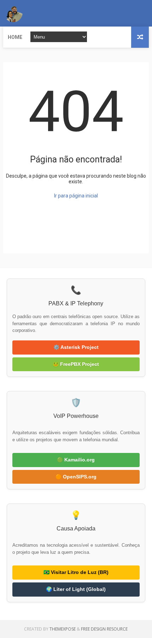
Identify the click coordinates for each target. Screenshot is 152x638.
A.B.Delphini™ (28, 239)
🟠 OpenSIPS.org (76, 476)
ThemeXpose (62, 629)
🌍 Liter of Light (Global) (76, 589)
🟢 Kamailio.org (76, 459)
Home (15, 37)
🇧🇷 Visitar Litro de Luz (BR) (76, 572)
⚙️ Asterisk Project (76, 347)
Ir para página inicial (76, 196)
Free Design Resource (104, 629)
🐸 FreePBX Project (76, 364)
